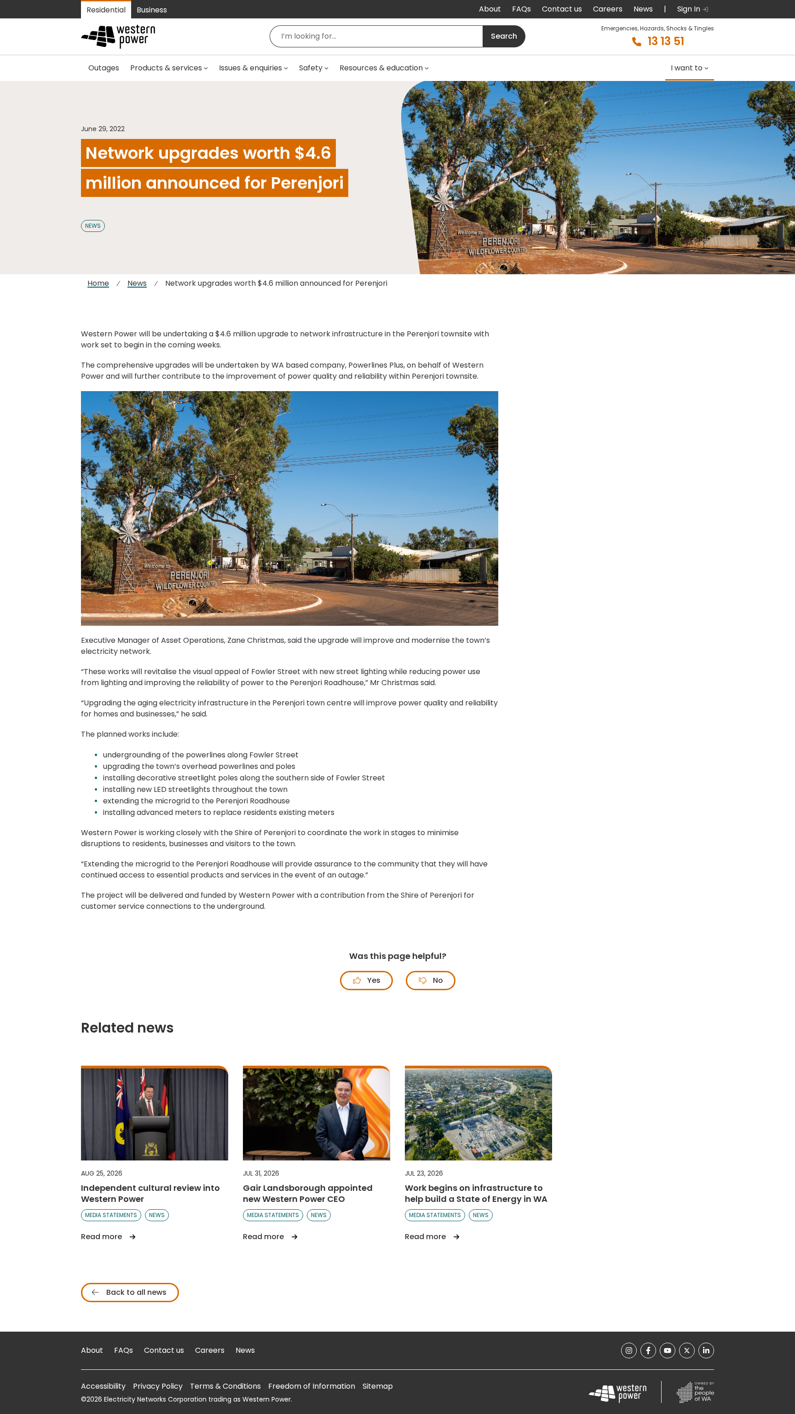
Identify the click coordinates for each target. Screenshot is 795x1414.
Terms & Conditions (225, 1386)
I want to (687, 68)
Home (98, 283)
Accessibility (103, 1386)
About (490, 9)
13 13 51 (666, 41)
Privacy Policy (158, 1386)
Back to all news (135, 1292)
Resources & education (381, 68)
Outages (103, 68)
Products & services (166, 68)
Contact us (562, 9)
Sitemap (378, 1386)
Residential (106, 10)
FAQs (521, 9)
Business (152, 10)
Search (504, 36)
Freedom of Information (311, 1386)
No (437, 980)
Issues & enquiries (250, 68)
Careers (607, 9)
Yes (372, 980)
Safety (311, 68)
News (643, 9)
